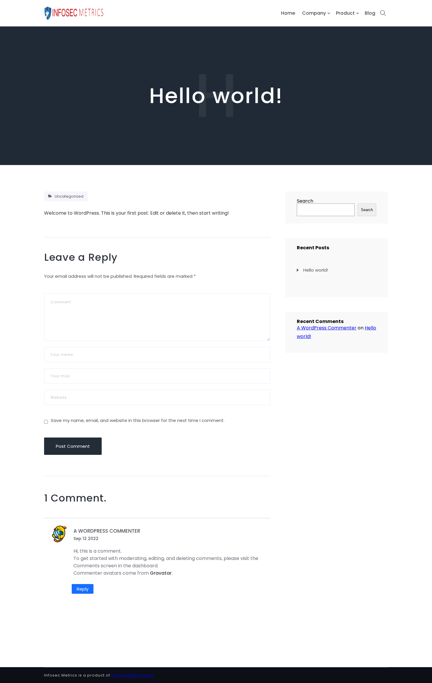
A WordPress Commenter (106, 531)
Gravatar (161, 573)
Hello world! (315, 270)
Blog (370, 13)
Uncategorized (69, 196)
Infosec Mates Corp (132, 675)
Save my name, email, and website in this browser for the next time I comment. (138, 420)
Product (345, 13)
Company (314, 13)
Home (288, 13)
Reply (82, 589)
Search (305, 201)
